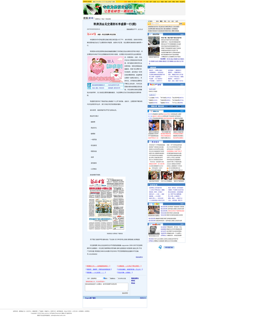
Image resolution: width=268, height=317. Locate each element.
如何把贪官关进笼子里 (171, 50)
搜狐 (94, 1)
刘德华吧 (163, 100)
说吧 (176, 21)
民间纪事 (163, 213)
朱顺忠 (163, 50)
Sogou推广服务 (90, 298)
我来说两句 (130, 29)
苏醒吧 (151, 100)
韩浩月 (163, 46)
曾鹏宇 (163, 42)
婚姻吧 (163, 102)
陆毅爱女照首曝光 (178, 136)
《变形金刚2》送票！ (157, 168)
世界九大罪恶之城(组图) (173, 157)
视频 (162, 2)
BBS (177, 2)
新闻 (157, 21)
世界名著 (165, 116)
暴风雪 (164, 61)
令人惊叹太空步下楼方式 (176, 170)
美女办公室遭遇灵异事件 (156, 159)
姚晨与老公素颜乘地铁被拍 (156, 153)
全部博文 (87, 311)
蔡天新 (163, 54)
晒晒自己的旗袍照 (159, 241)
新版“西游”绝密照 (154, 181)
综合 (103, 19)
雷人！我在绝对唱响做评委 (172, 42)
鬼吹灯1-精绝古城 (158, 116)
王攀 (162, 56)
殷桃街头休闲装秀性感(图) (156, 149)
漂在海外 (151, 239)
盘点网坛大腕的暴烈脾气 (156, 157)
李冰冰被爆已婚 (166, 132)
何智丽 (152, 61)
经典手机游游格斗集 (168, 118)
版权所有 (69, 313)
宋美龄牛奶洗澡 (152, 30)
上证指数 (151, 97)
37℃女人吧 (176, 102)
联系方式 (53, 311)
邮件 (170, 2)
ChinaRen (99, 1)
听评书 (150, 114)
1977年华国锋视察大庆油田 (173, 44)
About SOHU (67, 311)
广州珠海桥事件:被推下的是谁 (172, 48)
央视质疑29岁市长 (153, 26)
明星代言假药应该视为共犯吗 (174, 215)
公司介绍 (74, 311)
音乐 (169, 21)
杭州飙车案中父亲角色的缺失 (172, 52)
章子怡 (169, 59)
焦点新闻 (163, 227)
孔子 (180, 61)
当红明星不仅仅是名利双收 (174, 231)
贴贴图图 (163, 229)
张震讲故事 (174, 114)
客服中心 (47, 311)
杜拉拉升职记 (167, 114)
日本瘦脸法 (175, 28)
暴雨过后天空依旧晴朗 (171, 241)
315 (179, 59)
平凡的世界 (171, 116)
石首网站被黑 (152, 28)
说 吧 (159, 85)
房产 (151, 2)
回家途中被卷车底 (154, 57)
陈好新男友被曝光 (178, 138)
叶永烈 (156, 61)
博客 (173, 2)
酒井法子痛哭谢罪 (179, 181)
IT (144, 2)
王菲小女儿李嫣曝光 (166, 181)
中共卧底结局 (161, 30)
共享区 (150, 118)
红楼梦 (179, 114)
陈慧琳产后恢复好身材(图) (156, 147)
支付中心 (28, 311)
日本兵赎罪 (176, 26)
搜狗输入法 (22, 311)
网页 (161, 21)
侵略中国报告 (175, 30)
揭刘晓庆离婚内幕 (166, 133)
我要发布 (143, 298)
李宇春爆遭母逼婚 (153, 136)
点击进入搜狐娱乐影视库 (174, 164)
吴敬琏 (160, 61)
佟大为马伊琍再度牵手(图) (174, 147)
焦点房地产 (109, 1)
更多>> (182, 34)
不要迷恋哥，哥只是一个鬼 (174, 227)
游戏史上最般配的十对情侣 (174, 166)
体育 (129, 2)
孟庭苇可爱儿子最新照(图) (174, 161)
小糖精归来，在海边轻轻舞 (174, 235)
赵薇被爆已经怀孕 (153, 133)
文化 (175, 61)
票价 (178, 61)
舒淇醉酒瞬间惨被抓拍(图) (174, 153)
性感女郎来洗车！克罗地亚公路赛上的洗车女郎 (169, 220)
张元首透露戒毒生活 (174, 168)
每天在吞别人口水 (154, 236)
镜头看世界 (164, 206)
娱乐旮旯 (163, 231)
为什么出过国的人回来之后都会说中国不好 (166, 239)
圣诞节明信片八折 (153, 138)
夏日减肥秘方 (167, 28)
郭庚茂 (151, 91)
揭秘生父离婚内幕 (178, 132)
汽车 (147, 2)
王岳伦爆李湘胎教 (156, 170)
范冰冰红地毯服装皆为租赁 (156, 151)
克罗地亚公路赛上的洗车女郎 (176, 209)
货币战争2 (178, 116)
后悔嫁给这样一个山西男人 (174, 233)
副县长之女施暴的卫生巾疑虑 (172, 56)
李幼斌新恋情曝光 (178, 133)
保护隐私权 (60, 311)
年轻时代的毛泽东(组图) (172, 40)
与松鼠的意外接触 (154, 46)
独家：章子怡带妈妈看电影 (174, 145)
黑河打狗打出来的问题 (172, 213)
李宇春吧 (163, 97)
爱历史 (163, 40)
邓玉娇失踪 (162, 26)
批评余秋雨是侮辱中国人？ (172, 46)
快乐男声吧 (176, 97)
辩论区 (133, 283)
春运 (172, 59)
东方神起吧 (176, 100)
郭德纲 (175, 59)
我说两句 (182, 2)
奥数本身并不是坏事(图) (172, 54)
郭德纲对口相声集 (158, 114)
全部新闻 (81, 311)
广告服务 (41, 311)
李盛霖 (155, 91)
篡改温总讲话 (159, 28)
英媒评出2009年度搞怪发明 (174, 229)
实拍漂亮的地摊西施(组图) (174, 155)
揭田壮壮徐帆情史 (154, 132)
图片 (173, 21)
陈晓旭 (171, 61)
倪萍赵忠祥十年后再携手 (174, 149)
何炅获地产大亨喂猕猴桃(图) (157, 145)
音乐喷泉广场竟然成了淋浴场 (176, 206)
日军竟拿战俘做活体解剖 (156, 155)
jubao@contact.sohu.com (58, 315)
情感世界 (163, 233)
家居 (154, 2)
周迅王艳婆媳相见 (166, 136)
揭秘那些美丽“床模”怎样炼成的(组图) (166, 218)
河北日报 (108, 19)
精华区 (133, 280)
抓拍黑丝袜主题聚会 (154, 215)
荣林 (162, 48)
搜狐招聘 (34, 311)
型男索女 (163, 235)
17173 (104, 1)
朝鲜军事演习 (169, 26)
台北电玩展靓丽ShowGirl (156, 166)
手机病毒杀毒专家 (158, 118)
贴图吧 (151, 102)
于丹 (168, 61)
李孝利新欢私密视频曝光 (174, 159)
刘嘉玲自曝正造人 (166, 138)
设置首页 (15, 311)
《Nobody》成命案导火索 (156, 161)
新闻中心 (97, 19)
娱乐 (135, 2)
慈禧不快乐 (168, 30)
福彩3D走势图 (179, 118)
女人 (158, 2)
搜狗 (113, 1)
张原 (162, 52)
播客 (166, 2)
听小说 (150, 116)
